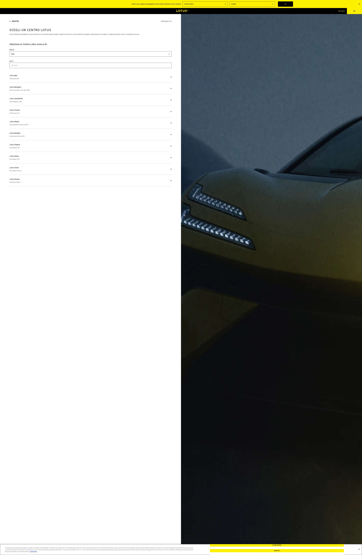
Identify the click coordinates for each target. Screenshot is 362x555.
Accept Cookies (276, 545)
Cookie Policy (33, 551)
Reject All (277, 551)
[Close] (359, 549)
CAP (11, 61)
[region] (181, 549)
